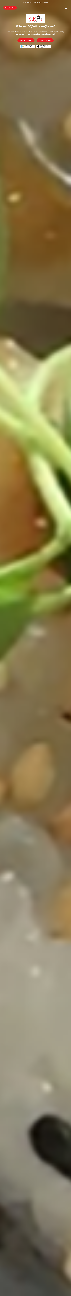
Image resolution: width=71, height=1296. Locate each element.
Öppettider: (41, 2)
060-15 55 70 (28, 2)
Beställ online (10, 8)
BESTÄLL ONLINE (26, 40)
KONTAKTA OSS (45, 40)
